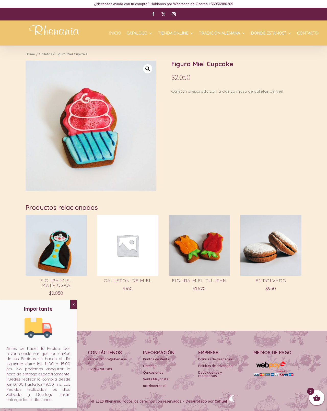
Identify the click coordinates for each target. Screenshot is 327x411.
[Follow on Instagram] (174, 14)
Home (30, 54)
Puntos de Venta (156, 359)
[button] (147, 68)
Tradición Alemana (219, 33)
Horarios (149, 365)
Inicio (115, 33)
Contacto (307, 33)
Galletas (45, 54)
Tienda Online (173, 33)
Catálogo (136, 33)
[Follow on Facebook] (153, 14)
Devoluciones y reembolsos (210, 374)
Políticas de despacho (215, 359)
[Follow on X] (163, 14)
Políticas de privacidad (215, 365)
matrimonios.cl (154, 385)
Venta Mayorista (155, 379)
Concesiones (153, 372)
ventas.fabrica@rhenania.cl (107, 361)
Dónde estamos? (268, 33)
